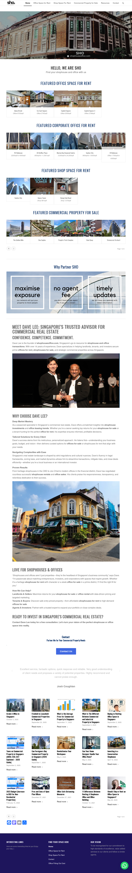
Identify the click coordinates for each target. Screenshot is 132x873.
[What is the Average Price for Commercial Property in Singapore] (66, 705)
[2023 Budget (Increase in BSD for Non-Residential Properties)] (15, 783)
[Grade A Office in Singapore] (15, 705)
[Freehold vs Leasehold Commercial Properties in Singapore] (41, 705)
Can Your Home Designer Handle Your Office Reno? (90, 754)
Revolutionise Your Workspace (64, 752)
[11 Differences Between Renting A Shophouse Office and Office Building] (91, 783)
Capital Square (66, 110)
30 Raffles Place (42, 153)
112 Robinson (18, 153)
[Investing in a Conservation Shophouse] (117, 742)
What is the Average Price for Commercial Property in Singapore (65, 716)
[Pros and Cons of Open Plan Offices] (41, 783)
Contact (51, 859)
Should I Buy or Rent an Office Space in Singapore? (117, 794)
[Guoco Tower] (42, 186)
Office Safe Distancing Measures (65, 793)
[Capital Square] (66, 99)
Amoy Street (18, 110)
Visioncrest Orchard (113, 240)
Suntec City (89, 153)
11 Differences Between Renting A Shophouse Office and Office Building (91, 795)
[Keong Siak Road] (66, 186)
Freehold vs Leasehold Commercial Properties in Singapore (41, 716)
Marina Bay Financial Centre (66, 153)
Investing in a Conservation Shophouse (113, 754)
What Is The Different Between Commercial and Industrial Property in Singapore (90, 717)
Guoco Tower (42, 198)
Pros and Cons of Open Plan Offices (40, 793)
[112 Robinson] (18, 141)
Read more (11, 723)
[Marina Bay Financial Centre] (66, 141)
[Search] (123, 3)
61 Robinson (113, 153)
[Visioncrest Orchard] (113, 228)
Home (50, 846)
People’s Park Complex (65, 240)
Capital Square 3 (89, 110)
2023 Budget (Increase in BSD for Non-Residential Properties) (15, 795)
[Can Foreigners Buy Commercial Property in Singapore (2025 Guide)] (41, 742)
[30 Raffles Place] (42, 141)
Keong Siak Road (65, 198)
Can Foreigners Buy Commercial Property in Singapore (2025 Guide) (40, 755)
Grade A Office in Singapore (12, 715)
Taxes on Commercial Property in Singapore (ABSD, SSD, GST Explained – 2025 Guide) (15, 757)
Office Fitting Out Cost (56, 863)
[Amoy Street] (18, 99)
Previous (2, 35)
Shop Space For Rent (56, 855)
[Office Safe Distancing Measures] (66, 783)
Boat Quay (89, 240)
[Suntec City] (90, 141)
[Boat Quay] (90, 228)
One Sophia (42, 240)
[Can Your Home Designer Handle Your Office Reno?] (91, 742)
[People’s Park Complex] (66, 228)
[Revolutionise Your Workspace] (66, 742)
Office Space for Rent (56, 851)
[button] (124, 844)
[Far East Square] (42, 99)
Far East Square (42, 110)
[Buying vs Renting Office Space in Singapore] (117, 705)
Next (129, 35)
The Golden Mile (18, 240)
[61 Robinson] (113, 141)
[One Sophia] (42, 228)
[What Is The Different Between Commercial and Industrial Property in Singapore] (91, 705)
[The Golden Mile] (18, 228)
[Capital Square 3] (90, 99)
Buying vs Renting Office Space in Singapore (114, 716)
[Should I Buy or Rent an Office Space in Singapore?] (117, 783)
